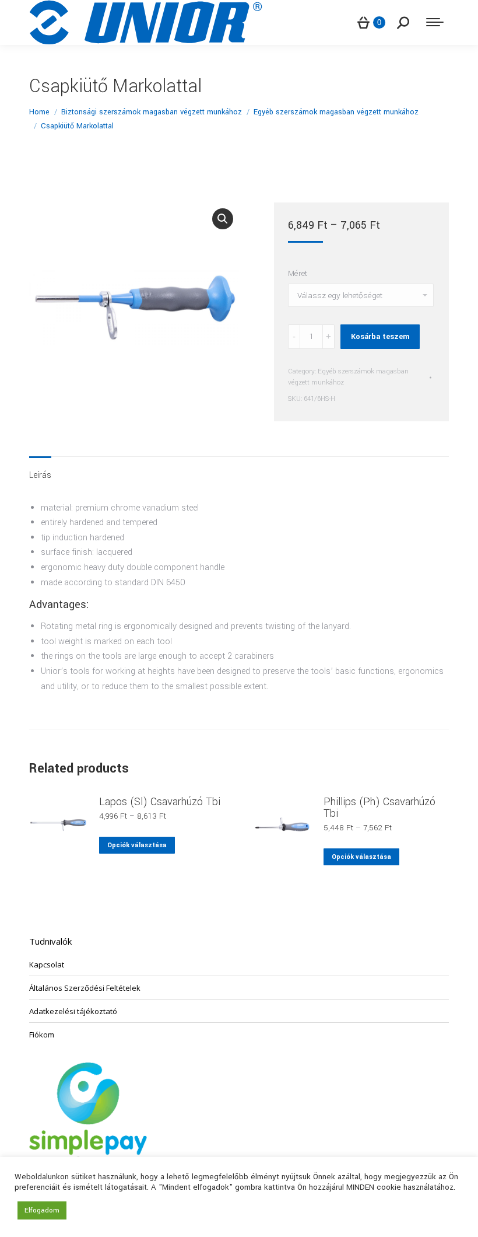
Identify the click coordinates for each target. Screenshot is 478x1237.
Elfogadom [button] (41, 1210)
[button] (222, 218)
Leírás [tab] (40, 475)
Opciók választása (137, 845)
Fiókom (41, 1034)
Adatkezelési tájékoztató (73, 1011)
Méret (297, 273)
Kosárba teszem (380, 336)
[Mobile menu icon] (435, 22)
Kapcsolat (46, 964)
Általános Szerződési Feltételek (84, 988)
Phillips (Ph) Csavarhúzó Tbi (379, 807)
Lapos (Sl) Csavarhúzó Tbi (159, 802)
